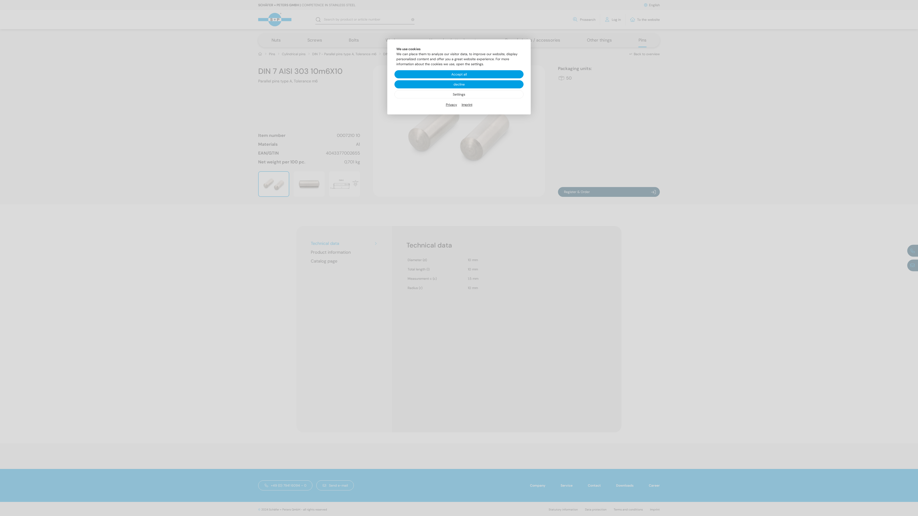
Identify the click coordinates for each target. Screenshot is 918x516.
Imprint (467, 104)
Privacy (451, 104)
